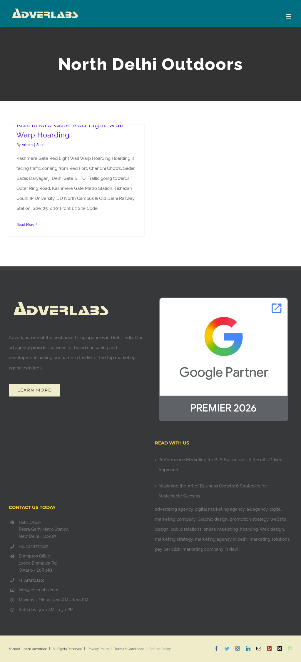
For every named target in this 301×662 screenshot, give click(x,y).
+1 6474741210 (32, 580)
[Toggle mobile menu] (289, 16)
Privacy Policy (98, 649)
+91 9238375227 (33, 546)
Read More (25, 225)
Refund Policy (160, 649)
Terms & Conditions (129, 649)
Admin (27, 145)
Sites (40, 145)
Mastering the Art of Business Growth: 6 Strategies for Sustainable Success (212, 491)
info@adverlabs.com (38, 590)
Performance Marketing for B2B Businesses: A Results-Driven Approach (220, 464)
